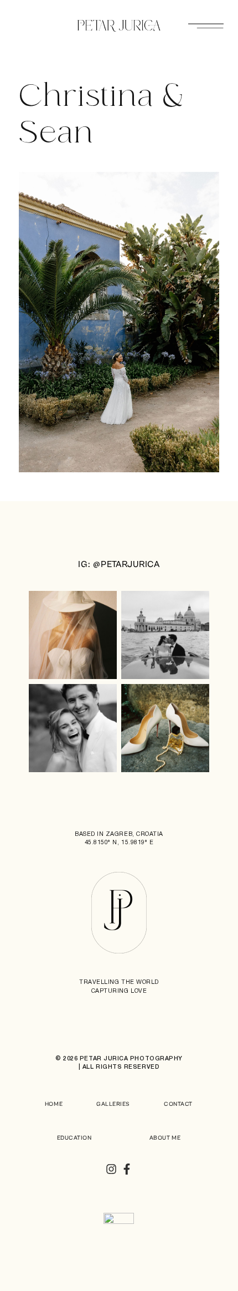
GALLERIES (113, 1104)
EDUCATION (74, 1138)
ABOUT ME (164, 1138)
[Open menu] (206, 26)
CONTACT (178, 1104)
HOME (54, 1104)
